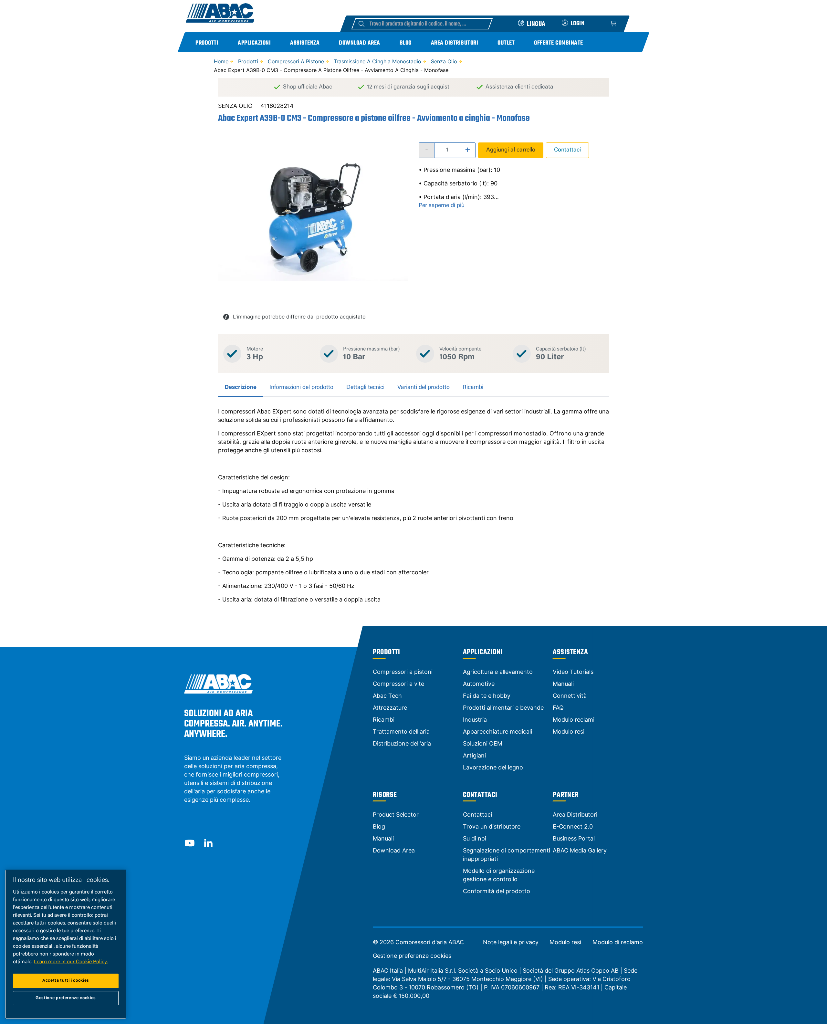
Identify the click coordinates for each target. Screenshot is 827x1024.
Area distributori (454, 43)
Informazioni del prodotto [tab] (301, 388)
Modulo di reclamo (617, 942)
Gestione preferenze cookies (412, 956)
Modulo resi (565, 942)
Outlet (506, 43)
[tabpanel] (413, 505)
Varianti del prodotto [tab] (423, 388)
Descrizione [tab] (240, 388)
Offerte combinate (558, 43)
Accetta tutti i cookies (65, 980)
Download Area (359, 43)
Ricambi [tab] (473, 388)
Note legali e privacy (511, 942)
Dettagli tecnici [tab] (365, 388)
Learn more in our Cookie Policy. (71, 962)
